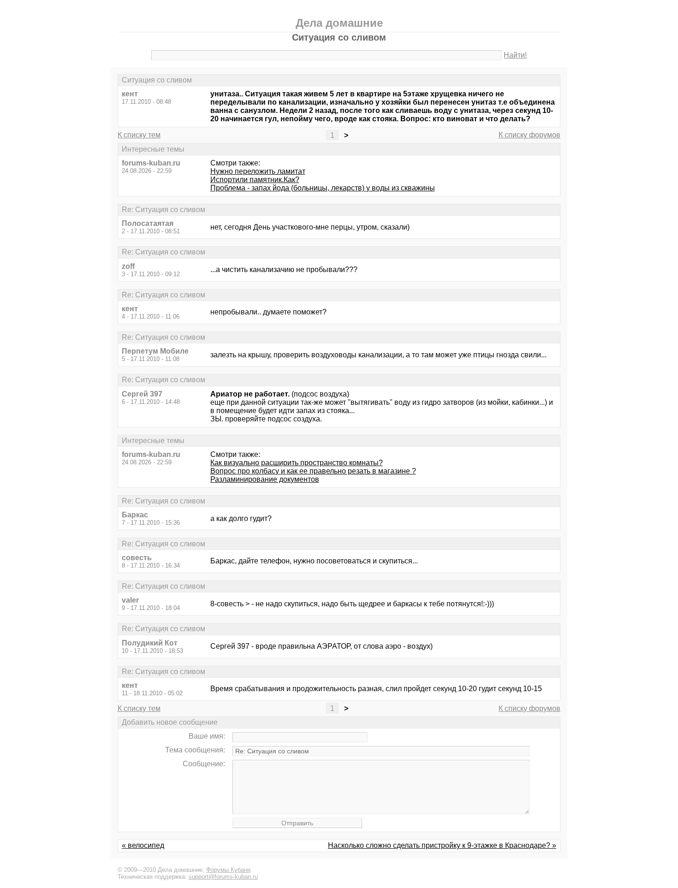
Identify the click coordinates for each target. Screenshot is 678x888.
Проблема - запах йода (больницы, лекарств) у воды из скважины (322, 188)
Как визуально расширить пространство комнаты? (296, 463)
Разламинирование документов (264, 479)
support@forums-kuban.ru (223, 876)
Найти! (515, 55)
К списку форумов (529, 135)
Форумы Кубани (228, 869)
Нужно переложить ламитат (257, 171)
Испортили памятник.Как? (254, 180)
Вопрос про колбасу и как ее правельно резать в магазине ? (313, 471)
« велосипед (143, 845)
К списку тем (139, 135)
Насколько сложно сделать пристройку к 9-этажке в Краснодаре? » (442, 845)
